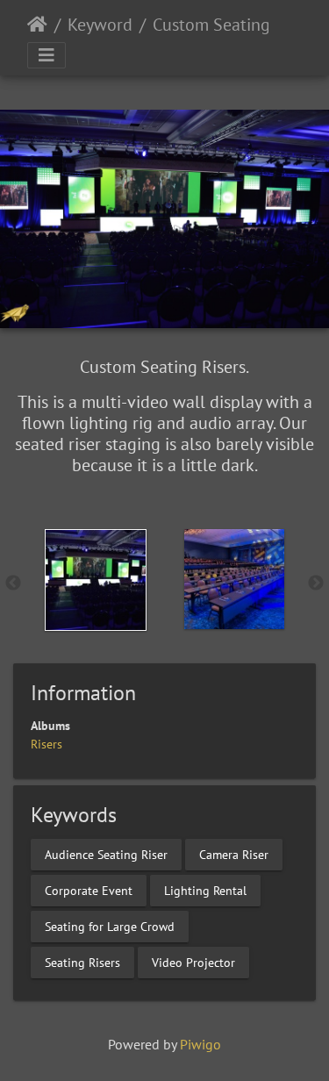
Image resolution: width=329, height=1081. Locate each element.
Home (37, 24)
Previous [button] (13, 583)
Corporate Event (88, 890)
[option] (95, 580)
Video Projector (193, 962)
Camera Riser (233, 854)
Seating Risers (82, 962)
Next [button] (316, 583)
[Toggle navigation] (46, 55)
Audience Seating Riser (106, 854)
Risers (46, 744)
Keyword (100, 24)
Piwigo (200, 1044)
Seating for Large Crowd (110, 926)
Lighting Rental (205, 890)
